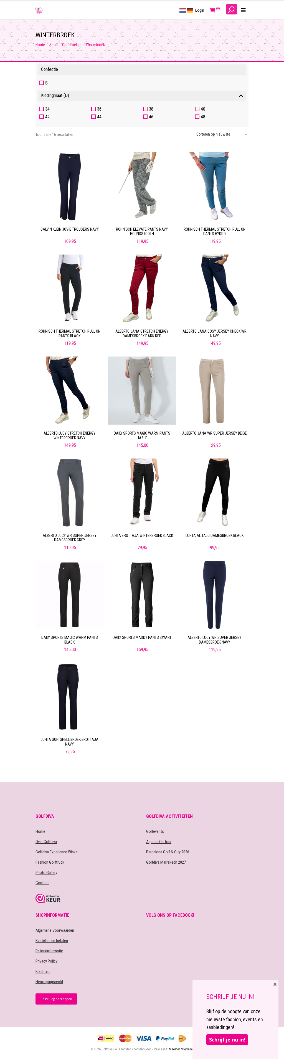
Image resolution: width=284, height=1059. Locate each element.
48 (203, 116)
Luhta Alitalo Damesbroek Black (215, 535)
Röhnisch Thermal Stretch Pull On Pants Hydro (214, 231)
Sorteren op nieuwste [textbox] (213, 134)
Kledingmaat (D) (55, 95)
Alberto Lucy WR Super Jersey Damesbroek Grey (70, 537)
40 (203, 109)
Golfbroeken (72, 45)
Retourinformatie (49, 950)
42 (47, 116)
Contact (42, 882)
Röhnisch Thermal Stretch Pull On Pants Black (69, 333)
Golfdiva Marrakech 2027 (166, 862)
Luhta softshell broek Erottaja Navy (69, 741)
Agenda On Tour (158, 841)
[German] (190, 10)
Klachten (43, 971)
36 (99, 109)
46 (151, 116)
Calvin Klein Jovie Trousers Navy (69, 229)
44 (99, 116)
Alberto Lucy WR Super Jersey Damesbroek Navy (214, 639)
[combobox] (220, 134)
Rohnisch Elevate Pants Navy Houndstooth (142, 231)
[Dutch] (183, 10)
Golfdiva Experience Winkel (57, 851)
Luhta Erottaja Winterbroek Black (142, 535)
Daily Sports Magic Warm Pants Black (69, 639)
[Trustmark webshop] (87, 898)
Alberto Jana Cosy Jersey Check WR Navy (214, 333)
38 (151, 109)
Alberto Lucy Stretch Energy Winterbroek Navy (69, 435)
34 (47, 109)
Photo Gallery (46, 872)
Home (40, 45)
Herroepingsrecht (49, 981)
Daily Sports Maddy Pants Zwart (142, 637)
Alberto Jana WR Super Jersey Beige (214, 433)
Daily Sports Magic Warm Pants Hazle (142, 435)
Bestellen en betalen (52, 940)
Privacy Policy (46, 961)
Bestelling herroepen (56, 999)
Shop (53, 45)
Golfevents (155, 831)
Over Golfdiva (46, 841)
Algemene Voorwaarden (55, 930)
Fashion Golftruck (50, 862)
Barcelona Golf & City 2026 (167, 851)
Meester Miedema (181, 1049)
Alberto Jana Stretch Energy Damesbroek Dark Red (141, 333)
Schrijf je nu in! (227, 1039)
